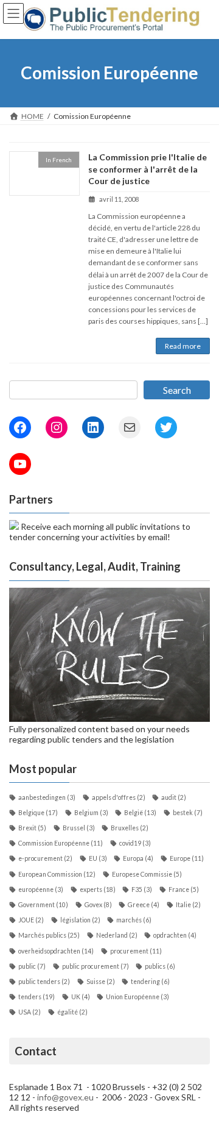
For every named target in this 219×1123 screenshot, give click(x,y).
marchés (133, 920)
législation (80, 920)
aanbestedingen (46, 797)
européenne (40, 889)
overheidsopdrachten (56, 951)
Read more (183, 346)
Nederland (116, 935)
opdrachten (174, 935)
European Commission (57, 874)
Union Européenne (137, 996)
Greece (143, 904)
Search (177, 390)
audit (173, 797)
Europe (187, 858)
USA (29, 1012)
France (184, 889)
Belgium (91, 812)
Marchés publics (49, 935)
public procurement (95, 966)
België (140, 812)
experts (98, 889)
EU (98, 858)
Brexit (32, 828)
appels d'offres (118, 797)
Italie (188, 904)
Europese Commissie (147, 874)
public (32, 966)
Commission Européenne (60, 843)
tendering (150, 981)
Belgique (38, 812)
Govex (98, 904)
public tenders (44, 981)
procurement (136, 951)
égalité (72, 1012)
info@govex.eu (65, 1097)
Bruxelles (129, 828)
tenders (36, 996)
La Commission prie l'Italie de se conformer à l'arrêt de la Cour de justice (147, 169)
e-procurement (45, 858)
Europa (138, 858)
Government (43, 904)
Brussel (79, 828)
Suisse (100, 981)
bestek (188, 812)
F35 (141, 889)
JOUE (31, 920)
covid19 (135, 843)
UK (80, 996)
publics (160, 966)
